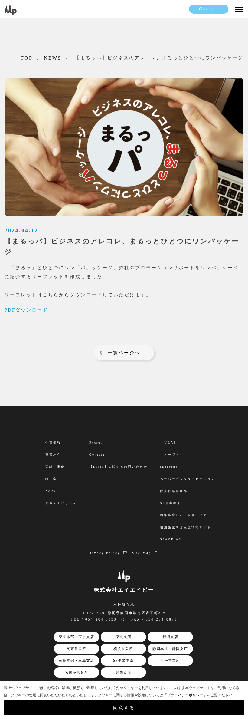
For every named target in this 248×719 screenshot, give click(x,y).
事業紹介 (53, 454)
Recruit (96, 442)
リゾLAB (168, 442)
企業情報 (53, 442)
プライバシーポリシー (185, 695)
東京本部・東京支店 (76, 637)
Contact (208, 9)
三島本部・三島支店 (76, 660)
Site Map (142, 553)
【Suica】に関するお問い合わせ (118, 466)
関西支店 (123, 672)
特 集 (51, 478)
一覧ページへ (124, 352)
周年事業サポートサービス (183, 515)
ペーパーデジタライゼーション (187, 478)
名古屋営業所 (76, 672)
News (50, 491)
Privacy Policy (103, 553)
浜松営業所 (170, 660)
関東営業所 (76, 649)
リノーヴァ (170, 454)
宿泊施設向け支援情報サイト (185, 527)
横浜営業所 (123, 649)
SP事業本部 (123, 660)
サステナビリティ (61, 503)
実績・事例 (55, 466)
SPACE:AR (171, 539)
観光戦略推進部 (174, 491)
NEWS (52, 58)
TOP (27, 58)
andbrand (169, 466)
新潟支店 (170, 637)
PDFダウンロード (26, 310)
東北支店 (123, 637)
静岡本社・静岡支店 (170, 649)
